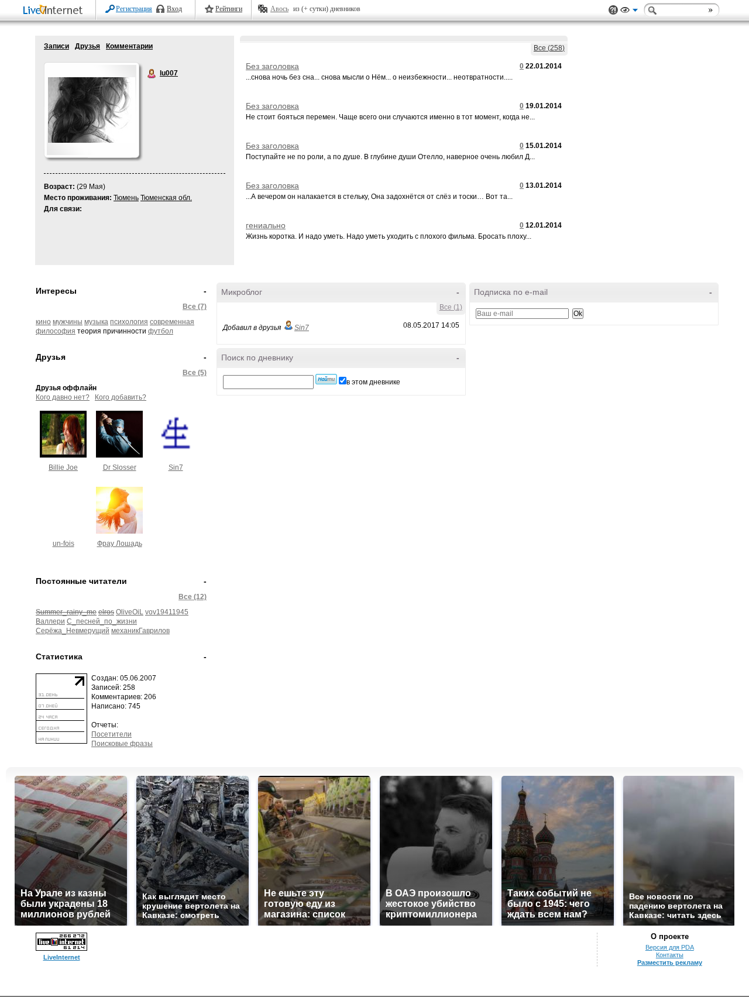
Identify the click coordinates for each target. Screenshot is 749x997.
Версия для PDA (669, 947)
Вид (629, 11)
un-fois (63, 543)
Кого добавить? (120, 397)
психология (129, 322)
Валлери (50, 621)
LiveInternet (55, 11)
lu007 (152, 73)
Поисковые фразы (122, 744)
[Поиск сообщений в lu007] (326, 379)
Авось (279, 9)
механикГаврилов (140, 631)
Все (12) (192, 597)
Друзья (87, 46)
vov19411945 (166, 612)
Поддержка (613, 10)
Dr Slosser (119, 467)
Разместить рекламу (669, 962)
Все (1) (450, 307)
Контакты (669, 954)
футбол (160, 331)
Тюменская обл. (166, 198)
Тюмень (126, 198)
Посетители (111, 734)
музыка (96, 322)
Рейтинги (228, 9)
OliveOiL (129, 612)
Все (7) (195, 306)
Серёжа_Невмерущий (72, 631)
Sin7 (176, 467)
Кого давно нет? (63, 397)
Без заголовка (272, 66)
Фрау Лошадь (119, 543)
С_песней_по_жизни (102, 621)
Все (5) (195, 373)
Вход (174, 9)
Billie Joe (63, 467)
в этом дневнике (373, 382)
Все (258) (549, 48)
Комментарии (129, 46)
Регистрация (134, 9)
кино (43, 322)
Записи (56, 46)
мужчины (68, 322)
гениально (266, 225)
